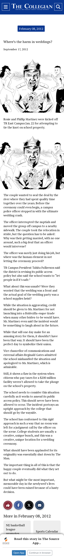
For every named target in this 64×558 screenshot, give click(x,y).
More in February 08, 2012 (27, 516)
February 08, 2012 (31, 29)
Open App (18, 552)
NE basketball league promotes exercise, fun (15, 531)
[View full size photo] (33, 162)
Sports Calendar (47, 531)
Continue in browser (40, 552)
